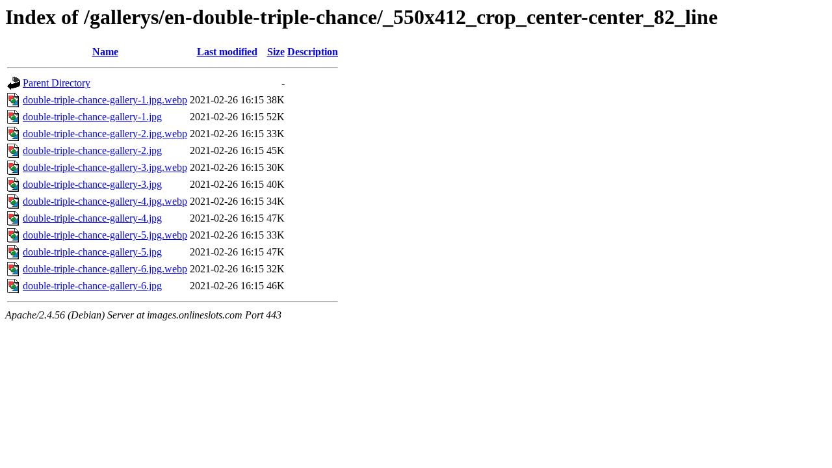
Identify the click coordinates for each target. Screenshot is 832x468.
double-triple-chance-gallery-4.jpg (92, 218)
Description (312, 51)
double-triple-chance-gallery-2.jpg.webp (105, 133)
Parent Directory (56, 82)
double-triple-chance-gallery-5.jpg (92, 251)
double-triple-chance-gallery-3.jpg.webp (105, 167)
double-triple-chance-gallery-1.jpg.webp (105, 99)
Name (105, 51)
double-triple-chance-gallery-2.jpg (92, 150)
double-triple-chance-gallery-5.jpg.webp (105, 234)
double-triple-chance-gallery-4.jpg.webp (105, 201)
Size (276, 51)
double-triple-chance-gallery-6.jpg (92, 285)
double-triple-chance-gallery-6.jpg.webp (105, 268)
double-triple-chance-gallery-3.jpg (92, 184)
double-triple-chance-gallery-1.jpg (92, 116)
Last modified (227, 51)
